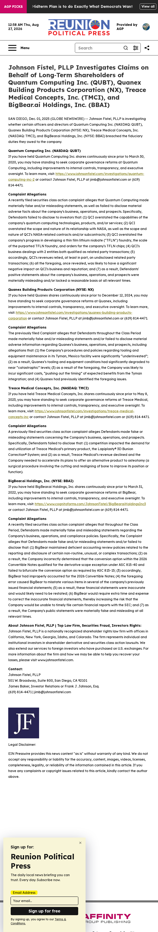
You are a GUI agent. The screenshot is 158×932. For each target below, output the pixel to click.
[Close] (80, 843)
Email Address (24, 893)
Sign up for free (44, 911)
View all (148, 6)
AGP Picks (13, 7)
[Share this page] (147, 48)
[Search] (126, 48)
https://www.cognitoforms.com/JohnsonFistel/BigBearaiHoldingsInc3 (90, 504)
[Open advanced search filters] (136, 48)
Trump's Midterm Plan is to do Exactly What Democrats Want (74, 6)
